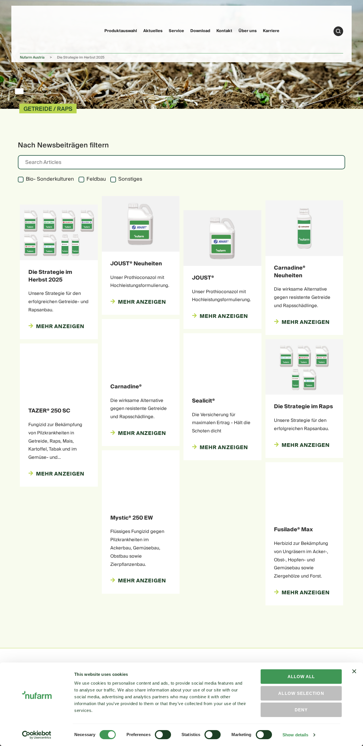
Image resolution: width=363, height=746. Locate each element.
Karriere (271, 31)
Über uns (248, 31)
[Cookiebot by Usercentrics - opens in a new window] (37, 735)
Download (200, 31)
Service (176, 31)
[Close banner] (354, 676)
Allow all (301, 676)
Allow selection (301, 693)
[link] (31, 30)
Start (338, 31)
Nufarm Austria (32, 58)
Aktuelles (152, 31)
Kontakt (224, 31)
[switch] (163, 734)
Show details (295, 734)
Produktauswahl (120, 31)
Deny (301, 709)
